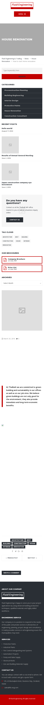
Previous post (13, 558)
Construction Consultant (16, 116)
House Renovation (13, 111)
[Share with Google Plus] (19, 551)
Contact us (15, 220)
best (17, 237)
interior (26, 241)
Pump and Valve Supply (11, 657)
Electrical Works (9, 661)
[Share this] (12, 551)
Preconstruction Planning (16, 90)
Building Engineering (14, 95)
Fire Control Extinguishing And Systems (17, 650)
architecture (7, 237)
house (18, 241)
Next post (31, 558)
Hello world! (7, 128)
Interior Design (11, 101)
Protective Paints (12, 106)
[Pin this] (22, 551)
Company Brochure (16, 259)
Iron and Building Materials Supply (15, 664)
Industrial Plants (9, 647)
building (25, 237)
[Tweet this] (16, 551)
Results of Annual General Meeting (17, 156)
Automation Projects (11, 654)
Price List (12, 267)
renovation (7, 245)
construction (8, 241)
